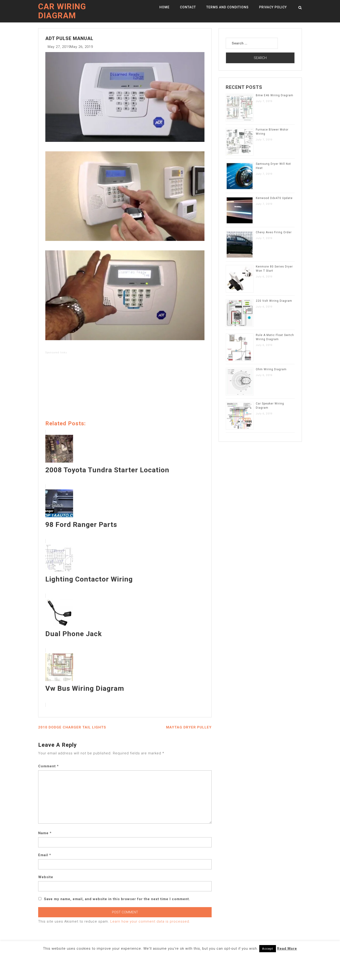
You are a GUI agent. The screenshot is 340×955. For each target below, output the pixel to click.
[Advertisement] (124, 388)
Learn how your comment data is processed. (150, 921)
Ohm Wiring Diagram (271, 369)
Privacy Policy (273, 7)
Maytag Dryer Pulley (189, 727)
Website (45, 877)
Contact (188, 7)
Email (44, 855)
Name (45, 833)
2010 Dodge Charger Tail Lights (72, 727)
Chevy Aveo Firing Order (274, 232)
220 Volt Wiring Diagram (274, 300)
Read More (287, 948)
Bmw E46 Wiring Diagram (274, 95)
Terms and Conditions (227, 7)
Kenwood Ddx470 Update (274, 198)
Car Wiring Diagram (62, 11)
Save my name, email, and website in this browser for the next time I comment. (117, 899)
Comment (48, 766)
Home (164, 7)
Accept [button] (267, 948)
